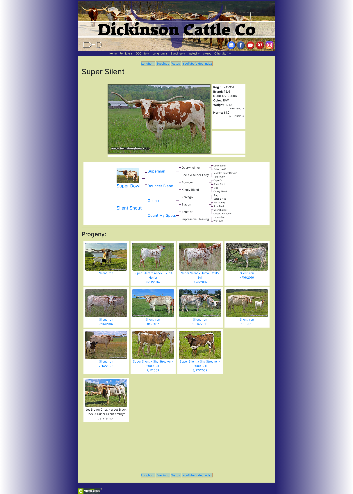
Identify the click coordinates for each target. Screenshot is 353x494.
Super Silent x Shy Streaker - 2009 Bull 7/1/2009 (153, 366)
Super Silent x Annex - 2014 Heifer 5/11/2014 (153, 277)
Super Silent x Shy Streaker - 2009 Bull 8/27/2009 (200, 366)
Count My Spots (162, 215)
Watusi (193, 53)
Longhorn (159, 53)
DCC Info (141, 53)
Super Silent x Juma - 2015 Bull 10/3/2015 (200, 277)
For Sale (125, 53)
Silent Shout (129, 208)
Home (113, 53)
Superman (156, 171)
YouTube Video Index (197, 63)
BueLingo (177, 53)
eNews (207, 53)
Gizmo (153, 200)
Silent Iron (106, 273)
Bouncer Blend (160, 186)
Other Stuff (221, 53)
